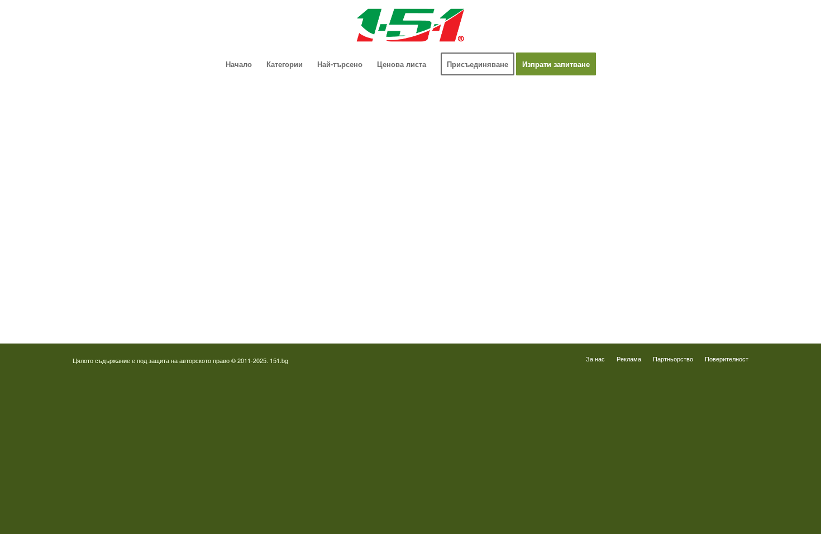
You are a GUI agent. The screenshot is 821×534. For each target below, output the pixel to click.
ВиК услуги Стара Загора (116, 279)
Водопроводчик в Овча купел (480, 217)
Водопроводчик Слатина (472, 237)
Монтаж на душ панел (110, 155)
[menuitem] (238, 64)
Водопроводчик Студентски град (486, 258)
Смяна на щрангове (106, 175)
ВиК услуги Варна (103, 299)
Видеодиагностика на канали (122, 134)
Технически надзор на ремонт (123, 113)
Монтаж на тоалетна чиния (118, 196)
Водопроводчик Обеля (469, 155)
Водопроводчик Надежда (473, 196)
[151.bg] (410, 25)
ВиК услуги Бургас (105, 217)
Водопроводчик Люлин (469, 134)
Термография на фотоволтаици (484, 279)
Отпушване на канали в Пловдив (486, 299)
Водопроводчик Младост (473, 175)
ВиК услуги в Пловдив (111, 258)
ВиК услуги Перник (105, 237)
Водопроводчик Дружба (471, 113)
